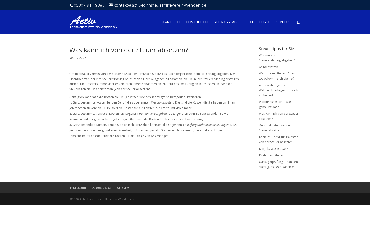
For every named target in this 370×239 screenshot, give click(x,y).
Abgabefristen (268, 67)
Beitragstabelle (228, 22)
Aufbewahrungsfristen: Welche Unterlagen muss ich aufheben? (278, 90)
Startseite (171, 22)
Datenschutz (101, 188)
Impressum (77, 188)
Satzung (122, 188)
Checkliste (260, 22)
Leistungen (197, 22)
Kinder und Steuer (271, 155)
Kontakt (284, 22)
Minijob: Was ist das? (273, 149)
